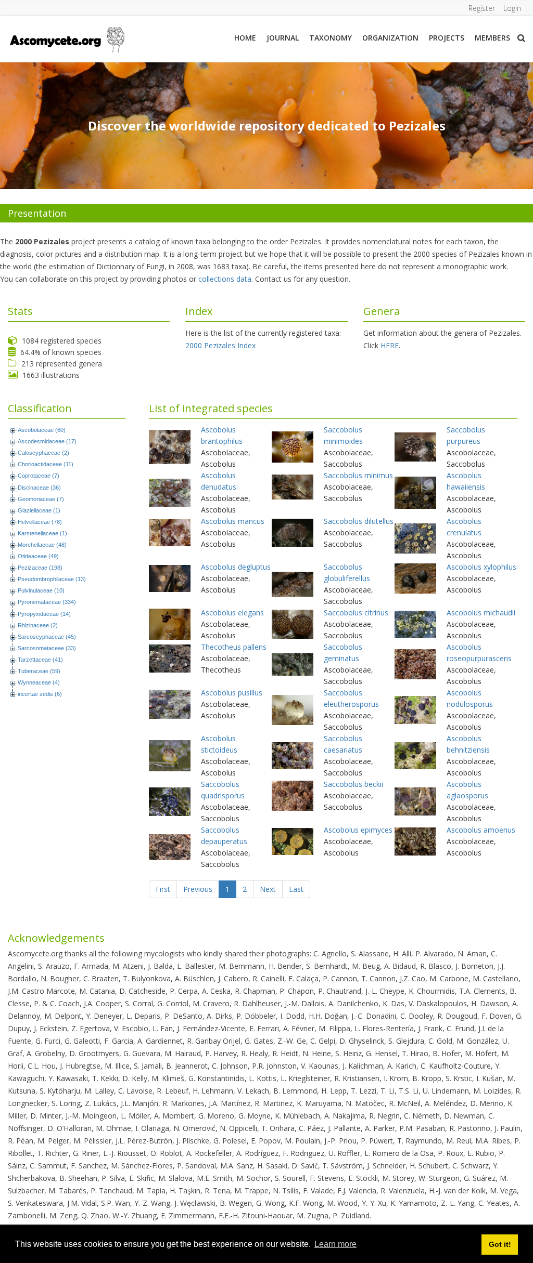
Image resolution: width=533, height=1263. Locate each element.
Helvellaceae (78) (40, 522)
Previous (197, 889)
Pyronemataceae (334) (47, 602)
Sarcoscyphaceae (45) (47, 637)
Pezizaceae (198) (40, 567)
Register (481, 8)
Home (245, 38)
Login (512, 8)
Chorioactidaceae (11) (45, 464)
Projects (446, 38)
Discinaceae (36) (39, 487)
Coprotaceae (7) (38, 475)
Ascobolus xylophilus (481, 567)
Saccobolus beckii (353, 784)
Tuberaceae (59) (39, 671)
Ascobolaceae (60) (42, 430)
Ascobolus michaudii (481, 612)
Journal (282, 38)
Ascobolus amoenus (481, 830)
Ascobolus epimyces (358, 830)
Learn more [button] (335, 1244)
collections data (224, 279)
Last (296, 889)
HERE (389, 345)
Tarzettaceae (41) (40, 659)
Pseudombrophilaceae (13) (52, 579)
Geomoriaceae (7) (41, 499)
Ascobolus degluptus (236, 567)
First (163, 889)
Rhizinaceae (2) (38, 625)
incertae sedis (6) (40, 694)
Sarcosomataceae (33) (47, 648)
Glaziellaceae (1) (39, 510)
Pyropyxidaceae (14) (44, 614)
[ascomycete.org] (66, 39)
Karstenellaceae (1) (42, 533)
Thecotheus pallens (233, 647)
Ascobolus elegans (232, 612)
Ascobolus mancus (232, 521)
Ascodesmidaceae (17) (47, 441)
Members (492, 38)
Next (268, 889)
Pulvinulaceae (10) (41, 590)
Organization (390, 38)
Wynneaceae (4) (39, 682)
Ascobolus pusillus (231, 693)
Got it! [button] (500, 1244)
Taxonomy (330, 38)
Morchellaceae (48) (42, 545)
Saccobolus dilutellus (359, 521)
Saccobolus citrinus (356, 612)
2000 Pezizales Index (220, 345)
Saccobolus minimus (358, 475)
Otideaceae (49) (38, 556)
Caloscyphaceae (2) (43, 453)
